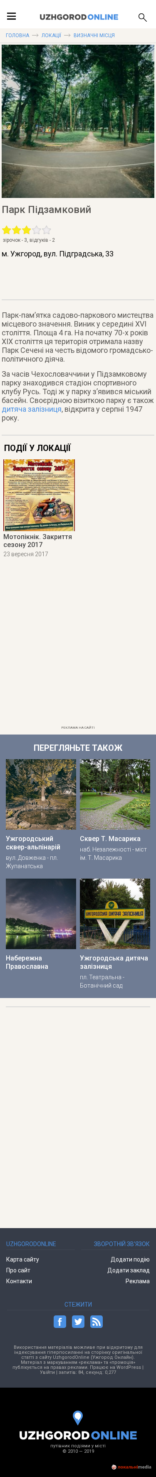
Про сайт (18, 1270)
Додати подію (130, 1259)
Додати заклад (128, 1270)
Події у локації (37, 448)
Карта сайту (22, 1259)
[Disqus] (78, 1113)
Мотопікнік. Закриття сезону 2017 (37, 541)
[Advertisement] (78, 644)
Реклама (138, 1281)
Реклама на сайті (78, 728)
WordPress (128, 1367)
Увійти (47, 1372)
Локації (51, 35)
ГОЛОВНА (17, 35)
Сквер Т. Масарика (110, 839)
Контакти (19, 1281)
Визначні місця (94, 35)
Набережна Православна (27, 962)
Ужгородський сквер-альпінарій (33, 843)
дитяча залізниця (32, 409)
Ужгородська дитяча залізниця (114, 962)
